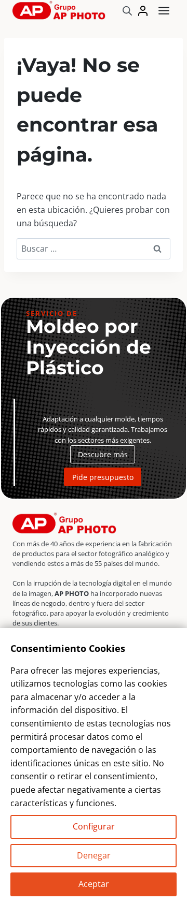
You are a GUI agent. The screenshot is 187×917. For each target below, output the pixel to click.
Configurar (94, 826)
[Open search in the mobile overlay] (127, 10)
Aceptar (93, 884)
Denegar (94, 855)
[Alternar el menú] (164, 10)
